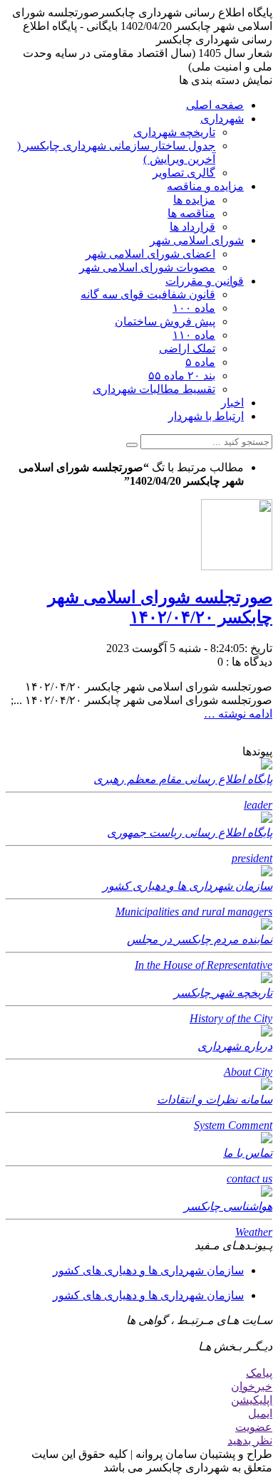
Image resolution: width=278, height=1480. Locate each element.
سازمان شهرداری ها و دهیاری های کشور (148, 1270)
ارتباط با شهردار (206, 416)
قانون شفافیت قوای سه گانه (148, 294)
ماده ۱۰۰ (194, 308)
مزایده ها (194, 200)
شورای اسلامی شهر (197, 240)
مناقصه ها (191, 213)
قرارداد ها (192, 227)
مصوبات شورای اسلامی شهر (147, 267)
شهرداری (222, 118)
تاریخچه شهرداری (174, 132)
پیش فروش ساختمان (165, 321)
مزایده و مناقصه (205, 186)
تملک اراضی (187, 348)
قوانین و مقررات (204, 281)
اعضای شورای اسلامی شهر (150, 254)
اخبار (232, 403)
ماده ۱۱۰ (194, 335)
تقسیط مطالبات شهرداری (154, 389)
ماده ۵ (200, 362)
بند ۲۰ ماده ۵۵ (181, 375)
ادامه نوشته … (238, 714)
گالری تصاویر (184, 173)
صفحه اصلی (215, 105)
